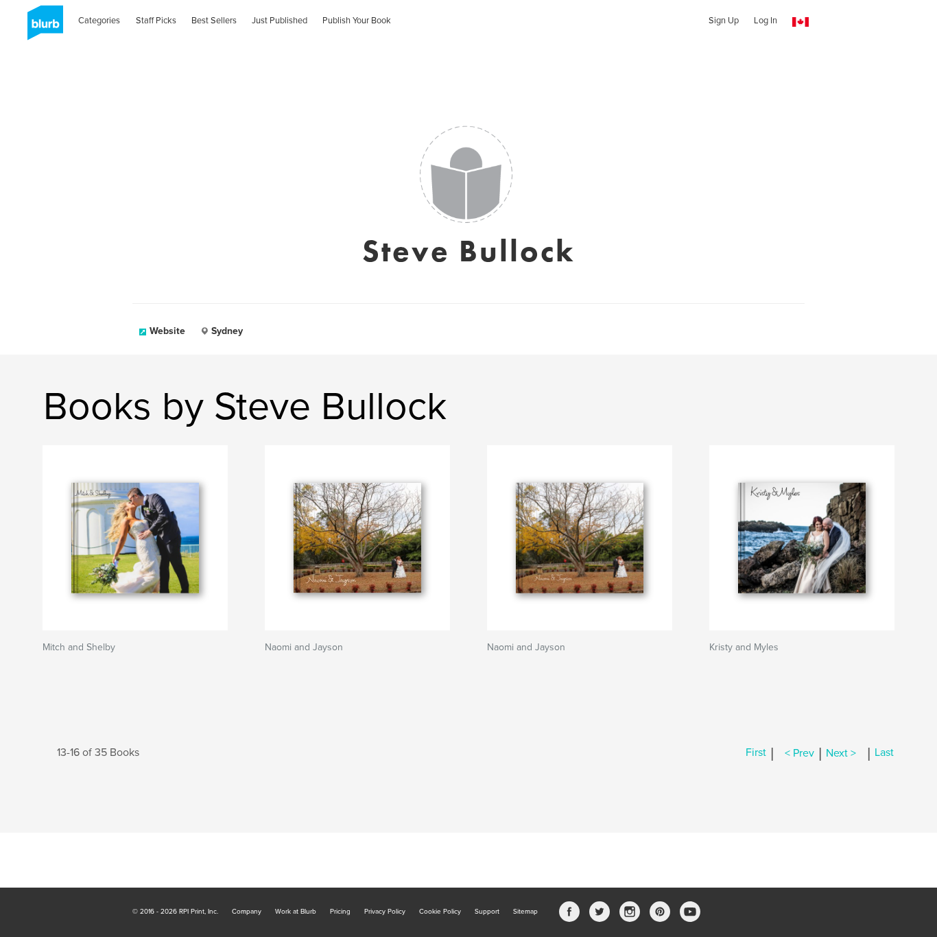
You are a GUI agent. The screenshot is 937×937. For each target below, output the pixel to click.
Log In (765, 20)
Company (246, 912)
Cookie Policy (440, 912)
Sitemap (525, 912)
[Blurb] (41, 27)
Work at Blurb (295, 912)
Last (884, 753)
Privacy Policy (384, 912)
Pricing (340, 912)
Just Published (279, 20)
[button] (800, 22)
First (756, 753)
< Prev (799, 753)
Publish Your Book (356, 20)
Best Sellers (214, 20)
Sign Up (724, 20)
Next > (841, 753)
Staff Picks (156, 20)
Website (167, 331)
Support (487, 912)
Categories (99, 20)
